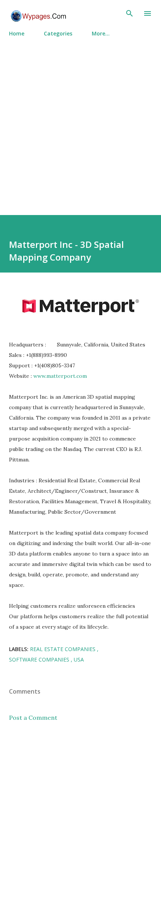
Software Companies (40, 659)
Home (16, 33)
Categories (58, 33)
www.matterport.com (60, 376)
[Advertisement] (80, 123)
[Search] (129, 13)
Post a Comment (33, 717)
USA (79, 659)
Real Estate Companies (63, 649)
